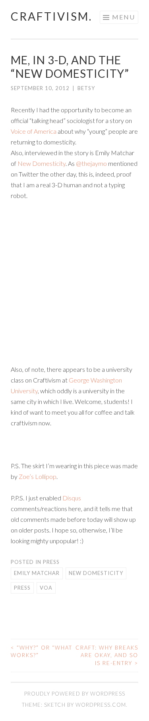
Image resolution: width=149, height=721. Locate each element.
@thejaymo (91, 163)
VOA (46, 587)
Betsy (86, 88)
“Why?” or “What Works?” (41, 651)
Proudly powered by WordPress (74, 693)
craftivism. (51, 16)
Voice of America (33, 131)
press (51, 562)
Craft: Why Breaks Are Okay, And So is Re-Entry (106, 655)
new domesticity (96, 573)
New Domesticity (41, 163)
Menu (123, 17)
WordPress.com (100, 705)
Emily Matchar (37, 573)
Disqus (71, 498)
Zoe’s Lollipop (37, 476)
